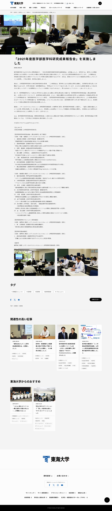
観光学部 (47, 418)
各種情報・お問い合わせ (93, 7)
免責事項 (71, 493)
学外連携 (68, 7)
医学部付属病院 (91, 363)
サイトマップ (30, 493)
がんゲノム (15, 358)
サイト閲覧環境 (43, 493)
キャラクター (48, 426)
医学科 (38, 291)
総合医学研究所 (62, 363)
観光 (43, 420)
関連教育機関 (53, 497)
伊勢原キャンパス (18, 291)
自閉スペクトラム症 (63, 368)
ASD (74, 365)
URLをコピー (95, 299)
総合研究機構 (68, 365)
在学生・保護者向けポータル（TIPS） (41, 3)
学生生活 (43, 7)
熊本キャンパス (16, 418)
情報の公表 (81, 493)
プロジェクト (60, 291)
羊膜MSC (85, 368)
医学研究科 (48, 291)
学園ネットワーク (78, 7)
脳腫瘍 (46, 358)
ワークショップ (39, 426)
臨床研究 (94, 365)
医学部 (29, 291)
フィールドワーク (40, 423)
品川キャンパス (39, 418)
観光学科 (38, 420)
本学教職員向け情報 (58, 3)
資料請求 (47, 476)
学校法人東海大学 (39, 497)
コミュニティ (15, 421)
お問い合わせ (62, 476)
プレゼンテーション (40, 428)
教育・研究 (23, 7)
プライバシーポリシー (58, 493)
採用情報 (27, 497)
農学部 (23, 418)
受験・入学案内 (33, 7)
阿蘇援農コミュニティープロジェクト (21, 416)
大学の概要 (13, 7)
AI (42, 358)
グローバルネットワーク (55, 7)
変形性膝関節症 (86, 365)
